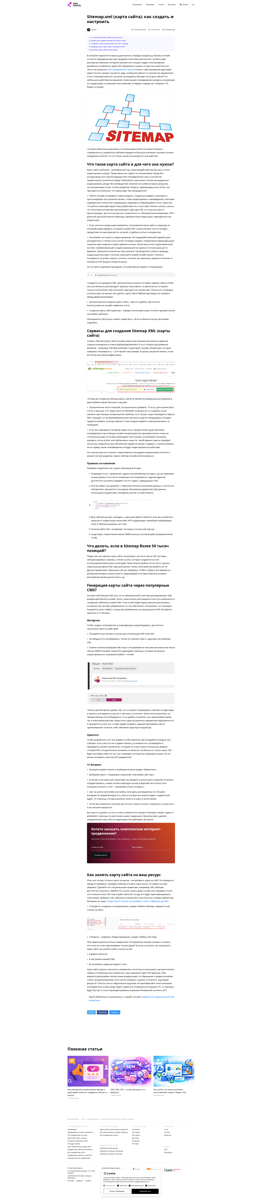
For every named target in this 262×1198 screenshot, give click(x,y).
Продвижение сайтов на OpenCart (80, 1155)
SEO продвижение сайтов (109, 1135)
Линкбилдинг (72, 1129)
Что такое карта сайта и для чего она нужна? (107, 37)
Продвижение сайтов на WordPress (80, 1149)
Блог (83, 1119)
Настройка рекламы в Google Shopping (113, 1132)
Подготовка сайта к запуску (77, 1138)
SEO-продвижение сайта (120, 69)
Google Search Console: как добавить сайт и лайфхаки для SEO (137, 901)
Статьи (161, 4)
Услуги (185, 4)
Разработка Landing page (109, 1148)
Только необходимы (116, 1191)
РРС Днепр (136, 1141)
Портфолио (137, 4)
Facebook (71, 1181)
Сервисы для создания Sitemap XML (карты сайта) (108, 40)
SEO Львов (135, 1132)
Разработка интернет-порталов (111, 1154)
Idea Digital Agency (73, 1119)
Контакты (172, 4)
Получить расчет (100, 855)
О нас (166, 1129)
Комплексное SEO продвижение (79, 1158)
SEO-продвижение (93, 1119)
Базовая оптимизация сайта (78, 1141)
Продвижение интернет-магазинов (80, 1132)
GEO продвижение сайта (76, 1152)
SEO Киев (135, 1138)
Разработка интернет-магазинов (111, 1151)
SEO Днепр (136, 1129)
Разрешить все (145, 1191)
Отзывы (167, 1132)
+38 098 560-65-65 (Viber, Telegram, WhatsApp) (80, 1177)
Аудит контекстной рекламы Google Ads (114, 1129)
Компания (150, 4)
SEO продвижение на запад (77, 1135)
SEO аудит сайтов (74, 1144)
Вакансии (167, 1135)
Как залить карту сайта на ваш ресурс (104, 50)
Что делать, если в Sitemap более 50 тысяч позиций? (109, 44)
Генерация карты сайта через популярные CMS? (108, 47)
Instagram (79, 1181)
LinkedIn (88, 1181)
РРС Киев (135, 1144)
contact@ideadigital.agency (110, 1168)
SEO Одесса (136, 1135)
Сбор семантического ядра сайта (79, 1147)
